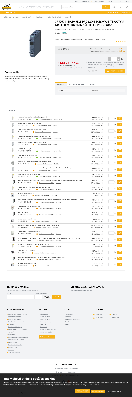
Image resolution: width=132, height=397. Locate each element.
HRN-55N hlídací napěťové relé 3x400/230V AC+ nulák (34, 136)
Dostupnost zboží (45, 319)
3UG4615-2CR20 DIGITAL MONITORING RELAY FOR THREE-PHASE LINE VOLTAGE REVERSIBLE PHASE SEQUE (50, 181)
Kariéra (67, 324)
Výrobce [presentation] (91, 84)
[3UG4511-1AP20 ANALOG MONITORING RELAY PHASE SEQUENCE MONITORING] (13, 258)
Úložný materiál (12, 347)
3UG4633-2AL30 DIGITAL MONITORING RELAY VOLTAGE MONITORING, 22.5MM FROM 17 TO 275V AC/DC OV (51, 200)
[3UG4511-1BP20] (13, 214)
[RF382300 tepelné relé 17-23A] (13, 220)
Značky (115, 314)
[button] (118, 59)
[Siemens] (64, 33)
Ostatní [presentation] (12, 110)
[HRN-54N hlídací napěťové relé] (13, 156)
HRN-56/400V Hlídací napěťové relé (29, 174)
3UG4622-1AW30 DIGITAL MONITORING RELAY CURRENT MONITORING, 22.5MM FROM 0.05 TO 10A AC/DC (50, 238)
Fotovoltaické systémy (14, 316)
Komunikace (11, 324)
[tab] (61, 84)
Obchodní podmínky (45, 322)
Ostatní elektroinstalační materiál (17, 329)
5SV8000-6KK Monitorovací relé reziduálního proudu (34, 162)
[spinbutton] (114, 59)
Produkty (10, 12)
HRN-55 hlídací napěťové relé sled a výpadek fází (33, 117)
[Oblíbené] (120, 7)
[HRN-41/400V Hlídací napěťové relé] (13, 207)
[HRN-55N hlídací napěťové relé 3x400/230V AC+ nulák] (13, 137)
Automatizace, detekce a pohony (17, 314)
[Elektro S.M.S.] (6, 7)
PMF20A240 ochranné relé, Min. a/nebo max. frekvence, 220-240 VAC (39, 225)
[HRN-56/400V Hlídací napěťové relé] (13, 175)
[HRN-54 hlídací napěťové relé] (13, 150)
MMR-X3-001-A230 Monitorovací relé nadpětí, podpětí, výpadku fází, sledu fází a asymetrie (46, 168)
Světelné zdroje (12, 342)
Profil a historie (69, 314)
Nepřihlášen (114, 13)
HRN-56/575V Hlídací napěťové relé (29, 232)
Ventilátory (11, 350)
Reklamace (43, 324)
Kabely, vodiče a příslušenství (16, 322)
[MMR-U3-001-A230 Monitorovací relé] (13, 125)
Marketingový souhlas (46, 332)
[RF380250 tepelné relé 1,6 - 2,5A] (13, 195)
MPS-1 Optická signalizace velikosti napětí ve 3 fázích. (35, 245)
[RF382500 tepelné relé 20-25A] (13, 265)
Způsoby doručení (45, 316)
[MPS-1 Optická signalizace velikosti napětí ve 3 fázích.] (13, 246)
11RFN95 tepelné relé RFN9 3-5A (27, 251)
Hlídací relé (68, 17)
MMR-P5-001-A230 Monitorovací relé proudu (32, 143)
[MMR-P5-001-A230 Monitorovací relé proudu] (13, 144)
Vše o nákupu (86, 1)
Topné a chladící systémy (15, 345)
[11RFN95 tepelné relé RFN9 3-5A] (13, 252)
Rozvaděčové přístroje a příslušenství (32, 17)
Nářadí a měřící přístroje (15, 327)
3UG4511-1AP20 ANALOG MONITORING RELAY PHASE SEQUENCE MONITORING (42, 257)
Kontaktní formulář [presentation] (76, 84)
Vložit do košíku (117, 71)
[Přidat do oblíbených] (89, 71)
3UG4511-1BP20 (23, 213)
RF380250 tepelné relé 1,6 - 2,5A (27, 194)
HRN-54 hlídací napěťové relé (27, 149)
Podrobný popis (121, 41)
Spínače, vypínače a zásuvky (16, 339)
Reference (100, 314)
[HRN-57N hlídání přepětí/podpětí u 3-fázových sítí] (13, 188)
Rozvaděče (11, 334)
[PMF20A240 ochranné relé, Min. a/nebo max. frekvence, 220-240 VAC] (13, 227)
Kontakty (110, 1)
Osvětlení (11, 332)
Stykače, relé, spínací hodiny (54, 17)
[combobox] (119, 1)
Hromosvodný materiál (14, 319)
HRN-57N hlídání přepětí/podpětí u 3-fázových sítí (34, 187)
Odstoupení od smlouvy (47, 337)
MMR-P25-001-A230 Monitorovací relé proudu (32, 130)
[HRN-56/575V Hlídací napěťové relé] (13, 233)
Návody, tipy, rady (99, 1)
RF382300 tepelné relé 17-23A (27, 219)
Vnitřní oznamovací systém (72, 319)
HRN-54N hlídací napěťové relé (27, 155)
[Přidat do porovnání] (93, 71)
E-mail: (9, 294)
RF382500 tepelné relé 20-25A (27, 264)
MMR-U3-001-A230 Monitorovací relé (29, 123)
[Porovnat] (114, 7)
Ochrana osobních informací (48, 329)
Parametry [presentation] (61, 84)
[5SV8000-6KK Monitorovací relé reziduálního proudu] (13, 163)
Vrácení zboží (43, 327)
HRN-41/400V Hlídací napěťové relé (29, 206)
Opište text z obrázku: (41, 293)
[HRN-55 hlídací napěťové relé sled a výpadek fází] (13, 118)
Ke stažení (68, 316)
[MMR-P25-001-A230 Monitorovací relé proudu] (13, 131)
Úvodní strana (7, 17)
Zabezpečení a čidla (14, 352)
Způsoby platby (44, 314)
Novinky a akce (69, 322)
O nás (76, 1)
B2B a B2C (100, 318)
